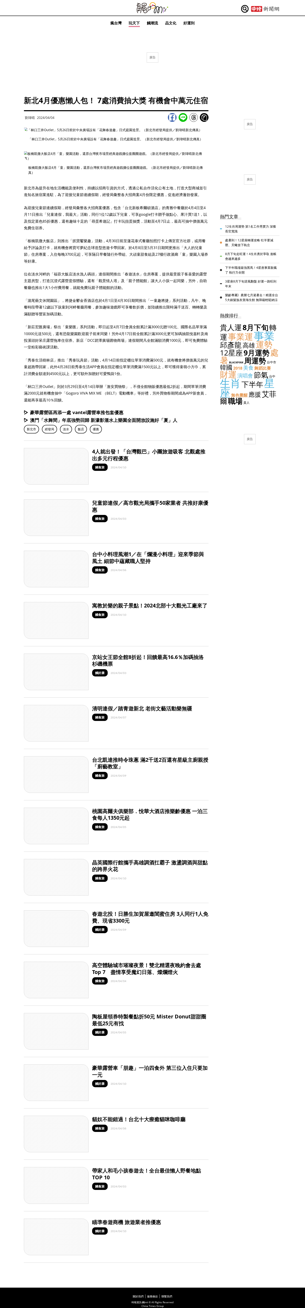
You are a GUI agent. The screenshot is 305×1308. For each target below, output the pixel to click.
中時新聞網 (265, 9)
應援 (255, 394)
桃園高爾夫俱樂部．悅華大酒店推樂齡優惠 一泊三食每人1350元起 (150, 814)
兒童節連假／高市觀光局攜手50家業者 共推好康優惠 (150, 506)
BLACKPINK (236, 362)
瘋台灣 (116, 22)
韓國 (226, 367)
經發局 (49, 429)
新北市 (31, 429)
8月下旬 (255, 327)
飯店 (81, 429)
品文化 (170, 22)
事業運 (240, 336)
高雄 (249, 345)
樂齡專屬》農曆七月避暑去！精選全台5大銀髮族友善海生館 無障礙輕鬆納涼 (251, 297)
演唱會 (245, 375)
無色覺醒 (239, 395)
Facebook (172, 117)
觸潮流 (152, 22)
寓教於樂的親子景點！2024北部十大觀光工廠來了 (149, 605)
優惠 (96, 429)
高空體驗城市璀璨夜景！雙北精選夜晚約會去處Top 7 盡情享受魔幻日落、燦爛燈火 (146, 968)
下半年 (252, 384)
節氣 (261, 375)
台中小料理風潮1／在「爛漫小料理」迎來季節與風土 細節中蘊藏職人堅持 (148, 557)
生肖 (230, 383)
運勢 (264, 344)
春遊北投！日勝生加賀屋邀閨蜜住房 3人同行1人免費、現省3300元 (150, 917)
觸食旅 (100, 467)
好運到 (189, 22)
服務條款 (152, 1296)
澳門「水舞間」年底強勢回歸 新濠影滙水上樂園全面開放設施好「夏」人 (103, 420)
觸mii (152, 8)
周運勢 (255, 360)
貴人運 (231, 327)
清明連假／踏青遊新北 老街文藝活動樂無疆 (142, 708)
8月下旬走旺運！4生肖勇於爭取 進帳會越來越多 (250, 256)
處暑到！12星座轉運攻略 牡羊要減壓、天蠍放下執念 (249, 242)
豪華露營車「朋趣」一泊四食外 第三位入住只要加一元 (150, 1071)
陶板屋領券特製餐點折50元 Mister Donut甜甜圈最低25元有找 (149, 1020)
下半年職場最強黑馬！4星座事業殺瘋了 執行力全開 (251, 269)
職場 (235, 401)
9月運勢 (257, 353)
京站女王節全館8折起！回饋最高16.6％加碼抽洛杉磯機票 (148, 660)
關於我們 (138, 1296)
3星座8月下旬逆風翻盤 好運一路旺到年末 (250, 283)
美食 (248, 367)
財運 (228, 374)
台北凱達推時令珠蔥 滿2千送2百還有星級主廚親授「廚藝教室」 (150, 763)
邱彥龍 (231, 345)
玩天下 (134, 22)
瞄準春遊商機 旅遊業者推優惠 (126, 1221)
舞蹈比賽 (262, 368)
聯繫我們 (166, 1296)
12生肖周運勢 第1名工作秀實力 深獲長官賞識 (250, 228)
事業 (264, 336)
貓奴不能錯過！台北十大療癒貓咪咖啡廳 (138, 1119)
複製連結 (204, 117)
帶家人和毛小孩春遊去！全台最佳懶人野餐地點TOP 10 (146, 1174)
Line (183, 117)
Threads (193, 117)
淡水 (66, 429)
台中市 (271, 362)
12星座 (231, 353)
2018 (237, 368)
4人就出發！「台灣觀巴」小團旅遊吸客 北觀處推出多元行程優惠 (148, 455)
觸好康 (100, 673)
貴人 (246, 402)
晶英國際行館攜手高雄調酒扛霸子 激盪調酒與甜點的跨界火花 (150, 866)
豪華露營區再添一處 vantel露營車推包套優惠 (76, 412)
